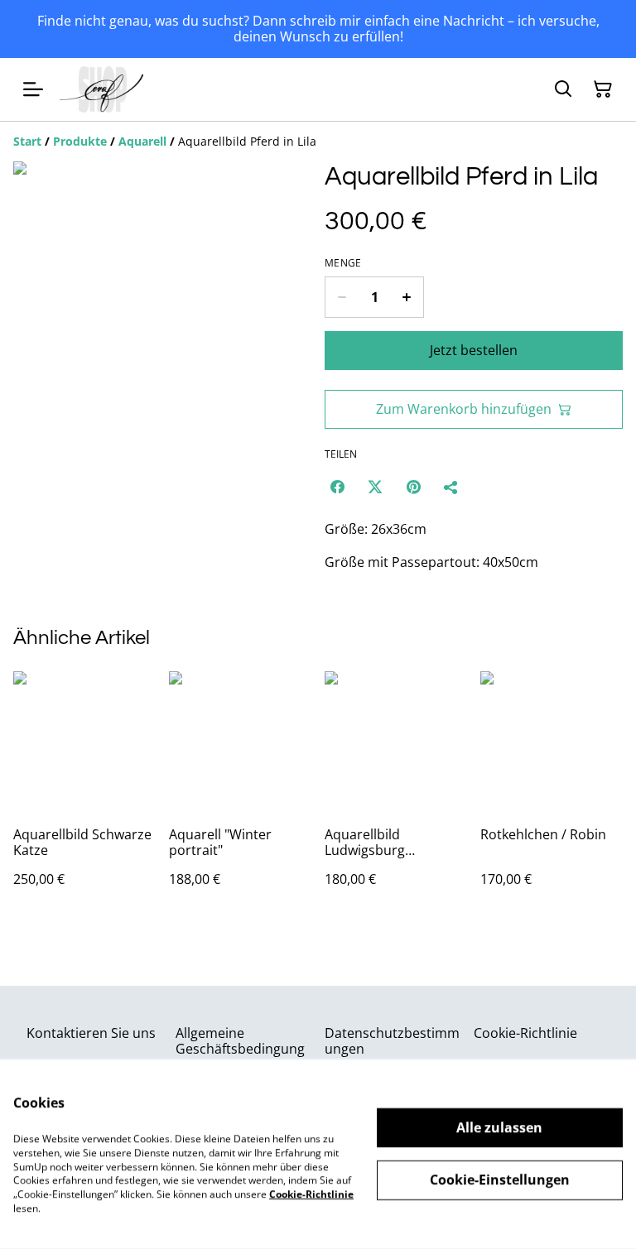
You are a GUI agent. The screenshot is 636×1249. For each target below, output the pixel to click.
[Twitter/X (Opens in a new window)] (375, 486)
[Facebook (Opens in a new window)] (337, 486)
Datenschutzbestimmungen (392, 1041)
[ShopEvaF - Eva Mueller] (101, 89)
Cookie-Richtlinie (525, 1033)
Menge (343, 263)
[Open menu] (33, 89)
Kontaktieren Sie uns (91, 1033)
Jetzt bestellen (474, 350)
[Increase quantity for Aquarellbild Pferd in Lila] (407, 297)
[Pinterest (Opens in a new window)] (413, 486)
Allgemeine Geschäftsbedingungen (240, 1049)
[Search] (563, 89)
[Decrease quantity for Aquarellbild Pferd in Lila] (342, 297)
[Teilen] (451, 486)
